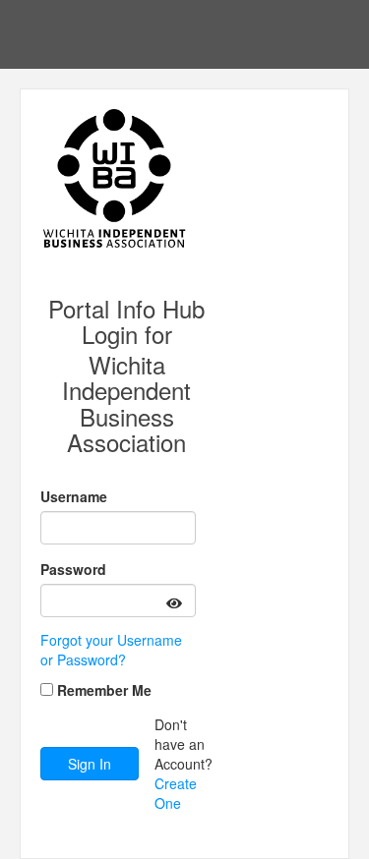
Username (73, 496)
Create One (175, 793)
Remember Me (104, 690)
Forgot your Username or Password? (111, 649)
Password (73, 569)
